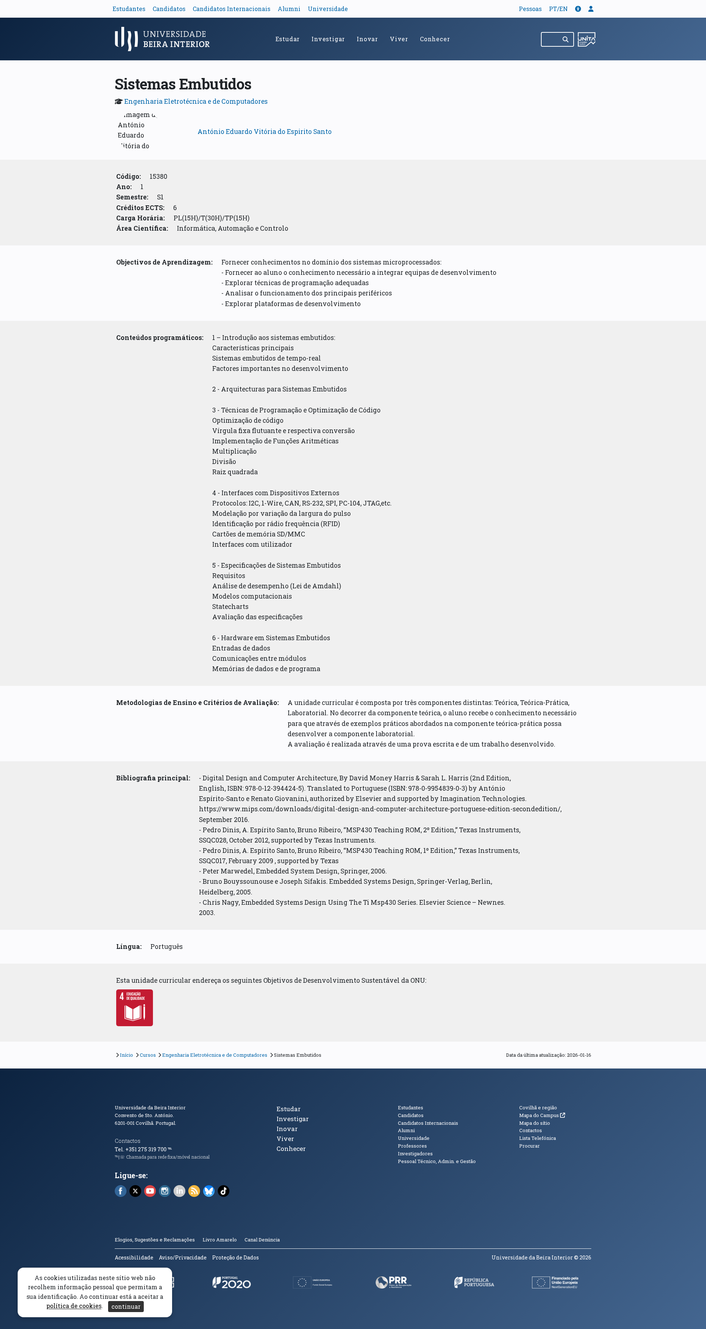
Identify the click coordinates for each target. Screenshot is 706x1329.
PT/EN (558, 9)
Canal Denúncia (262, 1239)
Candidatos (169, 9)
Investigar (328, 39)
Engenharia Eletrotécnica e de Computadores (196, 101)
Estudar (287, 39)
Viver (399, 39)
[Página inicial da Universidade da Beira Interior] (165, 39)
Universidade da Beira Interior (150, 1107)
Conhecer (435, 39)
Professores (412, 1145)
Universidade (328, 9)
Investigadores (415, 1153)
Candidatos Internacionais (231, 9)
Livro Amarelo (220, 1239)
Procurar (529, 1145)
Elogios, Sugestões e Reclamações (155, 1239)
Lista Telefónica (537, 1138)
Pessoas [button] (530, 9)
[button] (578, 9)
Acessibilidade (134, 1257)
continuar (125, 1306)
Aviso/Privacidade (183, 1257)
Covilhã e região (538, 1107)
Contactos (127, 1140)
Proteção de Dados (235, 1257)
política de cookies (73, 1306)
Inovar (367, 39)
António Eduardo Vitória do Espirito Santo (264, 131)
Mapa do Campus (542, 1115)
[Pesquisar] (566, 39)
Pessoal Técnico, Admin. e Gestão (437, 1161)
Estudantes (129, 9)
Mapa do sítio (534, 1123)
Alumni (289, 9)
